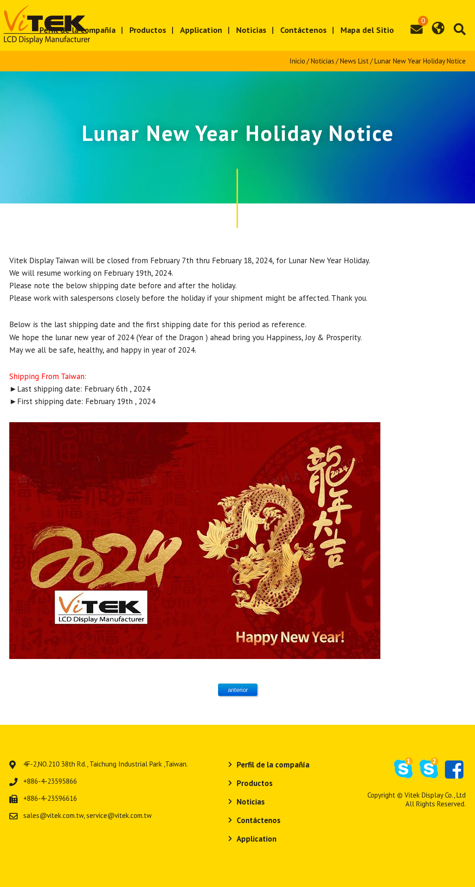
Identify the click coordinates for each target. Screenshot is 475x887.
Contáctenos (303, 30)
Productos (147, 30)
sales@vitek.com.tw (53, 815)
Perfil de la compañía (273, 765)
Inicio (297, 61)
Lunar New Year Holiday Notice (420, 61)
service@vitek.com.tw (119, 815)
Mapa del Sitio (367, 30)
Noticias (251, 30)
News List (354, 61)
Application (201, 30)
